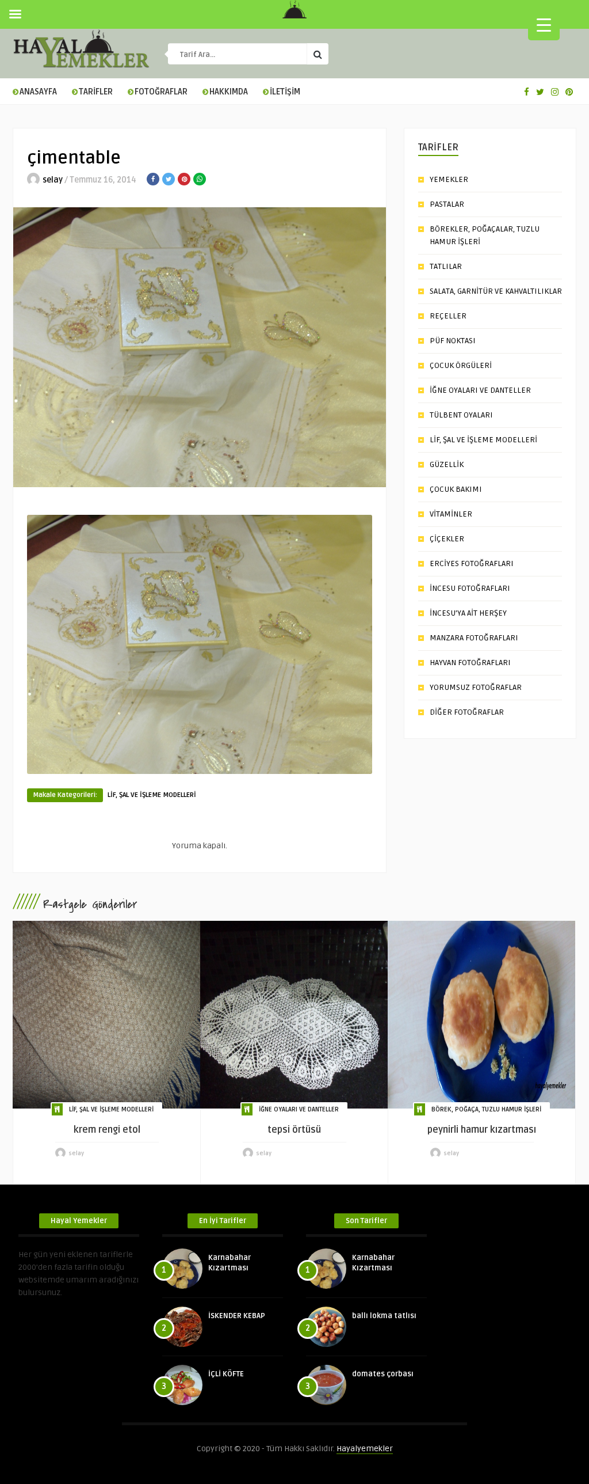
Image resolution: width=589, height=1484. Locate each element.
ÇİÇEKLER (447, 539)
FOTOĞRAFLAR (161, 92)
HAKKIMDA (228, 92)
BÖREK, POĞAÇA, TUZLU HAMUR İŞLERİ (486, 1109)
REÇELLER (448, 316)
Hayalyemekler (364, 1448)
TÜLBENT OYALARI (461, 415)
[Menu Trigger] (544, 24)
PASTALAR (447, 204)
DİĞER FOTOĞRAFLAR (467, 712)
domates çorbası (383, 1374)
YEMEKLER (449, 179)
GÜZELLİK (447, 464)
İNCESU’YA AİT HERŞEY (468, 613)
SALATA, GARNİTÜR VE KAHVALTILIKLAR (496, 291)
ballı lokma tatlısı (384, 1315)
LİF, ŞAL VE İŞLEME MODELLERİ (152, 795)
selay (53, 180)
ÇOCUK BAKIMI (456, 489)
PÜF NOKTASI (453, 341)
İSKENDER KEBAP (236, 1315)
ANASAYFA (38, 92)
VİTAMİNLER (451, 514)
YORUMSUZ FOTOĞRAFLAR (476, 687)
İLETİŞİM (285, 92)
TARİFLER (96, 92)
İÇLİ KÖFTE (226, 1374)
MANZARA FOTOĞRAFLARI (474, 638)
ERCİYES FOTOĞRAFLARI (472, 563)
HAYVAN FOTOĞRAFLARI (470, 662)
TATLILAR (446, 266)
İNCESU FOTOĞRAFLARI (470, 588)
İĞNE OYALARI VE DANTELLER (480, 390)
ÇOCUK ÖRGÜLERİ (461, 365)
